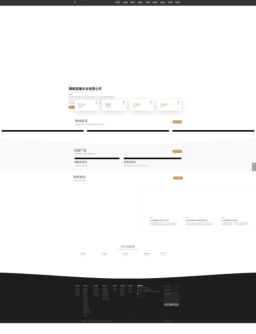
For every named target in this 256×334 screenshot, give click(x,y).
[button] (252, 35)
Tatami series (81, 272)
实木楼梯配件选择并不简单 (159, 332)
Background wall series (135, 280)
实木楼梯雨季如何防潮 (229, 332)
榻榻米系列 (81, 269)
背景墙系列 (130, 276)
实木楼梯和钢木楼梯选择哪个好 (197, 332)
